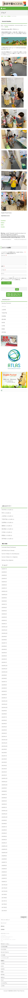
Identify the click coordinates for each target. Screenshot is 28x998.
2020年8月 (4, 791)
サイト (2, 273)
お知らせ (2, 977)
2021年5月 (4, 762)
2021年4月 (4, 765)
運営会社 (2, 926)
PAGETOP (23, 917)
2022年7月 (4, 717)
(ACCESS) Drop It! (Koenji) (8, 550)
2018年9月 (4, 855)
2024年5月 (4, 649)
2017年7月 (4, 901)
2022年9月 (4, 710)
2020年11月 (4, 781)
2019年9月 (4, 820)
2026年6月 (4, 572)
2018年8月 (4, 859)
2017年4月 (4, 910)
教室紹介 (2, 960)
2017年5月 (4, 907)
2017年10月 (4, 891)
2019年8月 (4, 823)
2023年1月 (4, 697)
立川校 (3, 325)
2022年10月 (4, 707)
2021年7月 (4, 755)
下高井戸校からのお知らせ (8, 519)
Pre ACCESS (3, 949)
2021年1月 (4, 775)
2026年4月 (4, 578)
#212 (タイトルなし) (5, 943)
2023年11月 (4, 668)
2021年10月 (4, 746)
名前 (3, 266)
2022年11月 (4, 704)
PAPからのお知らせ (6, 512)
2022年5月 (4, 723)
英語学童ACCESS (12, 990)
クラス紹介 (3, 955)
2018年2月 (4, 878)
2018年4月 (4, 872)
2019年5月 (4, 830)
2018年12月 (4, 846)
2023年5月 (4, 688)
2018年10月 (4, 852)
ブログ (2, 980)
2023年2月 (4, 694)
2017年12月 (4, 884)
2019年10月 (4, 817)
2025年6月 (4, 607)
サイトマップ (3, 923)
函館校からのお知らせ (7, 525)
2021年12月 (4, 739)
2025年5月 (4, 610)
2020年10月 (4, 784)
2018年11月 (4, 849)
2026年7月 (4, 568)
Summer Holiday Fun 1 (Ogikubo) (10, 557)
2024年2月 (4, 659)
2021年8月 (4, 752)
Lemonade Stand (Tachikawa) (9, 547)
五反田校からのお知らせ (7, 522)
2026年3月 (4, 581)
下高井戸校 (4, 312)
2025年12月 (4, 591)
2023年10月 (4, 672)
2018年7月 (4, 862)
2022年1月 (4, 736)
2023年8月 (4, 678)
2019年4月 (4, 833)
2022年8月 (4, 713)
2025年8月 (4, 601)
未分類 (3, 322)
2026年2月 (4, 585)
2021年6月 (4, 759)
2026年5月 (4, 575)
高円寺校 (6, 26)
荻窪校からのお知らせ (7, 535)
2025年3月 (4, 617)
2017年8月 (4, 897)
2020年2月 (4, 804)
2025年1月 (4, 623)
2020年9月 (4, 788)
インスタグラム (4, 983)
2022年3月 (4, 730)
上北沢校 (4, 309)
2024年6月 (4, 646)
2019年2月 (4, 839)
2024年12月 (4, 626)
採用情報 (2, 929)
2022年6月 (4, 720)
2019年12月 (4, 810)
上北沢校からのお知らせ (7, 516)
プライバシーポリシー (5, 919)
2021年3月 (4, 768)
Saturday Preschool (6, 303)
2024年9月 (4, 636)
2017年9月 (4, 894)
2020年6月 (4, 797)
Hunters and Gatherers (6, 239)
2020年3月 (4, 801)
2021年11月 (4, 743)
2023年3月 (4, 691)
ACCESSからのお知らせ (7, 509)
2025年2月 (4, 620)
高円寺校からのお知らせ (7, 538)
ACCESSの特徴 (4, 946)
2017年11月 (4, 888)
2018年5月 (4, 868)
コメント (4, 255)
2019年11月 (4, 813)
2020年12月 (4, 778)
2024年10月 (4, 633)
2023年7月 (4, 681)
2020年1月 (4, 807)
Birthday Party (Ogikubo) (7, 560)
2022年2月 (4, 733)
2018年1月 (4, 881)
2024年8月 (4, 639)
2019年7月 (4, 826)
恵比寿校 (4, 319)
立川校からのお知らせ (7, 532)
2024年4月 (4, 652)
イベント (4, 306)
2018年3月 (4, 875)
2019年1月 (4, 842)
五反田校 (4, 316)
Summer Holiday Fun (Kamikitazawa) (10, 553)
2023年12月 (4, 665)
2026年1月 (4, 588)
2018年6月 (4, 865)
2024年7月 (4, 643)
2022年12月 (4, 701)
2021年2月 (4, 772)
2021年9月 (4, 749)
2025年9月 (4, 597)
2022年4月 (4, 726)
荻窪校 (3, 329)
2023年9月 (4, 675)
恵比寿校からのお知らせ (7, 529)
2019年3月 (4, 836)
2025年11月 (4, 594)
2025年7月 (4, 604)
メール (3, 269)
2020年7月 (4, 794)
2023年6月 (4, 684)
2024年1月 (4, 662)
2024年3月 (4, 655)
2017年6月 (4, 904)
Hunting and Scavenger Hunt (20, 239)
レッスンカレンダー (5, 957)
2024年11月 (4, 630)
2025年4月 (4, 614)
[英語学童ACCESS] (14, 4)
